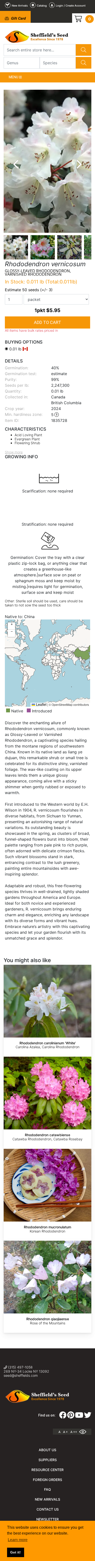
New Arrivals (47, 1499)
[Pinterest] (70, 1416)
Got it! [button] (15, 1552)
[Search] (83, 50)
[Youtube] (79, 1416)
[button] (11, 626)
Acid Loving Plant (28, 435)
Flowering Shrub (27, 443)
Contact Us (48, 1509)
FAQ (47, 1489)
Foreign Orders (47, 1480)
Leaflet (41, 704)
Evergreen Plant (27, 439)
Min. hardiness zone (23, 414)
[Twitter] (87, 1416)
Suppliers (47, 1460)
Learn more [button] (18, 1540)
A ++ (73, 1432)
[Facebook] (62, 1416)
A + (65, 1432)
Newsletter (47, 1519)
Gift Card (18, 18)
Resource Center (47, 1470)
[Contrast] (84, 1432)
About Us (47, 1450)
